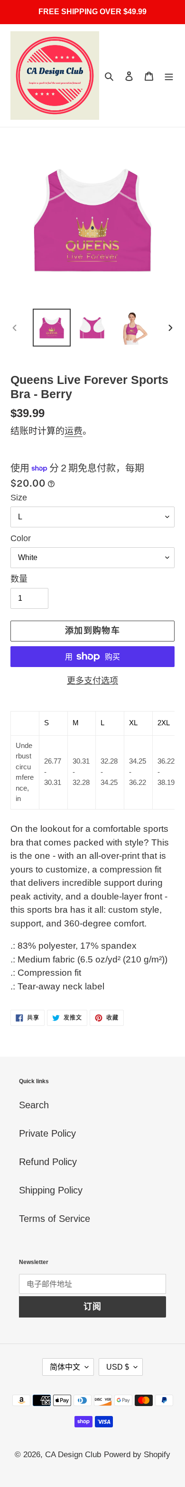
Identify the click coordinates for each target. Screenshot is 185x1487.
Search (34, 1105)
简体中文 (65, 1367)
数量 (19, 579)
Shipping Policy (51, 1190)
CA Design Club (73, 1454)
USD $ (117, 1367)
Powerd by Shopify (137, 1454)
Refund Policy (48, 1162)
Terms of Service (54, 1218)
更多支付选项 (92, 681)
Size (18, 497)
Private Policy (47, 1133)
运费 (74, 431)
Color (20, 538)
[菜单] (169, 76)
